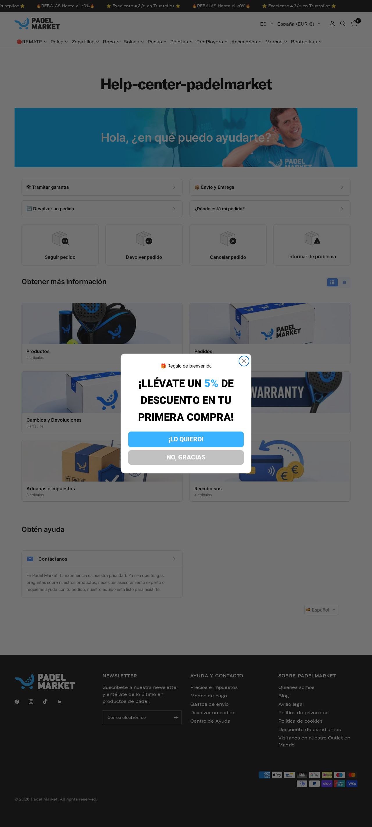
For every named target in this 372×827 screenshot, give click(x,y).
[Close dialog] (244, 361)
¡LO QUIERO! (186, 439)
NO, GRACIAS (186, 457)
